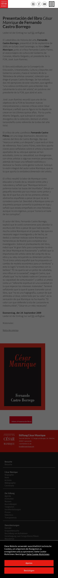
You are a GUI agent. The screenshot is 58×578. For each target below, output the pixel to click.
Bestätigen (29, 570)
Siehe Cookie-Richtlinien (38, 554)
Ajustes (29, 563)
